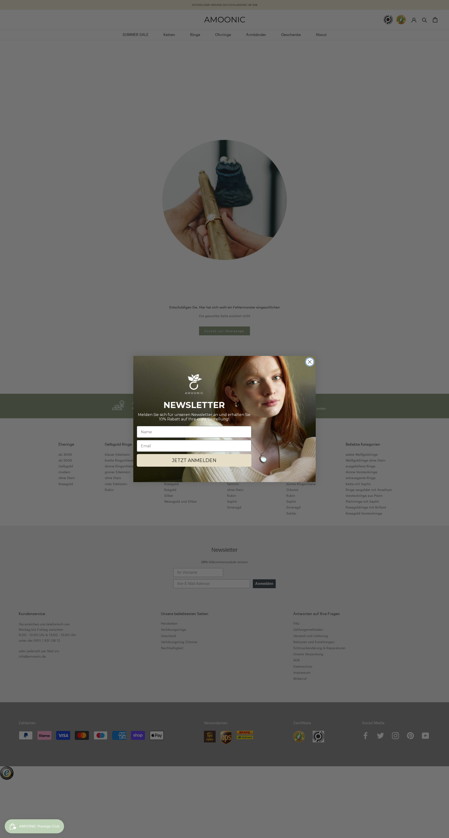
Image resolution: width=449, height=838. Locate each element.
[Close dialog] (310, 362)
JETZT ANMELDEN (194, 460)
